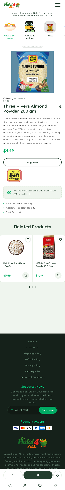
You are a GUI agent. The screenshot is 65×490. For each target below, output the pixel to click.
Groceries (25, 13)
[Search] (10, 485)
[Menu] (58, 5)
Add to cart (38, 475)
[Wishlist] (40, 486)
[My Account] (25, 486)
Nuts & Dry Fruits (42, 13)
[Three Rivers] (14, 175)
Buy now (32, 162)
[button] (23, 46)
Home (13, 13)
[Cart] (55, 486)
